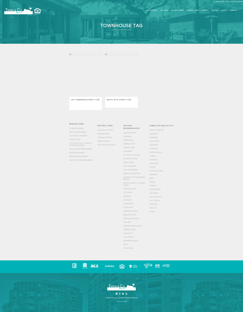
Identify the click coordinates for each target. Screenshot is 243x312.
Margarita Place (130, 211)
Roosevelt (128, 233)
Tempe (152, 211)
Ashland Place (129, 133)
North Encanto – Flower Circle (134, 184)
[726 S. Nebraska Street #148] (85, 75)
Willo (125, 244)
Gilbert (153, 156)
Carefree (154, 137)
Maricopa (154, 174)
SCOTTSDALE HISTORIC (106, 145)
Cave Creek (154, 141)
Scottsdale (155, 200)
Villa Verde (128, 237)
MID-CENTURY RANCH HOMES (80, 149)
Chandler (154, 145)
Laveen (153, 167)
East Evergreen (130, 170)
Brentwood (128, 140)
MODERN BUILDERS (76, 153)
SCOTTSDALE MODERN (78, 136)
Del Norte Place (130, 159)
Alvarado (127, 136)
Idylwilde (127, 200)
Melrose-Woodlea (131, 218)
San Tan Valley (156, 197)
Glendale (154, 160)
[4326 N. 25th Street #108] (121, 75)
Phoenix (153, 186)
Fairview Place (129, 189)
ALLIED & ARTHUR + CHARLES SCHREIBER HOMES (80, 144)
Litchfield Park (156, 171)
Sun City (153, 208)
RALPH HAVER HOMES (77, 132)
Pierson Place (129, 229)
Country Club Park (131, 155)
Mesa (152, 178)
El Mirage (154, 148)
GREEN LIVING (74, 139)
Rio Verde (154, 193)
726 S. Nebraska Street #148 (85, 100)
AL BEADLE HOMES (76, 128)
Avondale (154, 134)
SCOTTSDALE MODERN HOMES (81, 160)
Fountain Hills (156, 152)
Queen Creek (155, 189)
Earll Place (128, 162)
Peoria (152, 182)
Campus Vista (129, 144)
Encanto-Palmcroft (132, 173)
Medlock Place (129, 215)
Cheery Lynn (128, 147)
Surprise (154, 204)
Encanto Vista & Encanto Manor (134, 178)
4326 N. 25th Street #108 (119, 100)
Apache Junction (157, 130)
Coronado (127, 151)
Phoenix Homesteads (132, 226)
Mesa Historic (103, 134)
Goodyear (154, 163)
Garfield (127, 196)
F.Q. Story (127, 192)
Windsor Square (130, 241)
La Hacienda (128, 203)
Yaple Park (128, 248)
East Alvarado (129, 166)
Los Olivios (128, 207)
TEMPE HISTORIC (103, 141)
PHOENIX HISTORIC (104, 137)
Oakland (127, 222)
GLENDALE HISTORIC (105, 130)
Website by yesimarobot (121, 301)
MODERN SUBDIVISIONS (78, 156)
